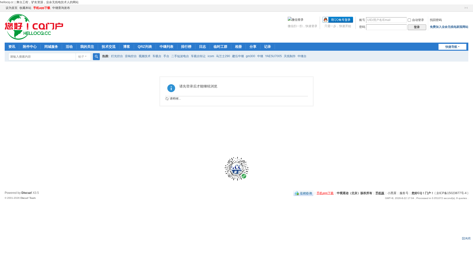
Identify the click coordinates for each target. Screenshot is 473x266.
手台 (166, 56)
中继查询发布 (61, 8)
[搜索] (96, 56)
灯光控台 (117, 56)
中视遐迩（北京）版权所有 (354, 193)
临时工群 (220, 47)
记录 (267, 47)
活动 (69, 47)
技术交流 (109, 47)
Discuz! (26, 193)
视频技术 (145, 56)
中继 (260, 56)
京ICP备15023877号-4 (451, 193)
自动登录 (418, 20)
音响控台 (131, 56)
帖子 (81, 56)
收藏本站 (25, 8)
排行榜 (186, 47)
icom (211, 56)
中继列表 (166, 47)
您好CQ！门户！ (423, 193)
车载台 (156, 56)
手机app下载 (41, 8)
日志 (202, 47)
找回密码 (436, 20)
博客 (126, 47)
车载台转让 (198, 56)
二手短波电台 (180, 56)
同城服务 (51, 47)
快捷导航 (451, 47)
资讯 (11, 47)
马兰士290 (223, 56)
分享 (253, 47)
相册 (238, 47)
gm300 (250, 56)
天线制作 (290, 56)
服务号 (404, 193)
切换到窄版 (466, 8)
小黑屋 (392, 193)
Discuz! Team (27, 198)
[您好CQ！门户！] (34, 26)
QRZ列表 (145, 47)
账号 (362, 20)
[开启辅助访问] (461, 8)
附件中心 (30, 47)
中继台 (302, 56)
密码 (362, 27)
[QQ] (303, 193)
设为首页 (11, 8)
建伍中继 (238, 56)
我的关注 (87, 47)
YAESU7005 (273, 56)
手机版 (379, 193)
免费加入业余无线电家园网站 (449, 27)
